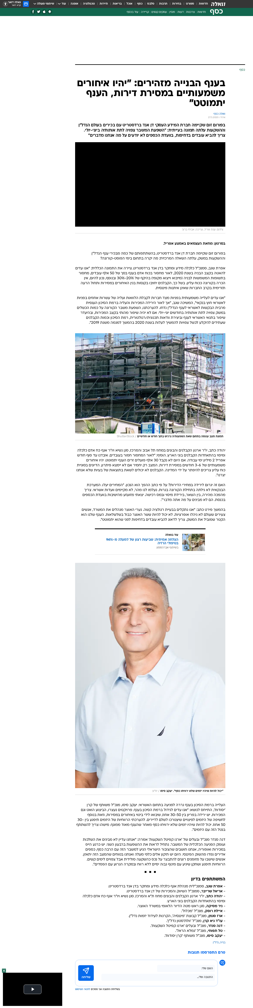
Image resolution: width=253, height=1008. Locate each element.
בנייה (222, 942)
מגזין (172, 12)
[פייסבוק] (33, 11)
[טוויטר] (38, 11)
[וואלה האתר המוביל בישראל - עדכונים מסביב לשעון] (218, 4)
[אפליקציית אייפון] (44, 11)
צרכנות (190, 12)
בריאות (117, 3)
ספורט (190, 3)
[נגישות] (5, 4)
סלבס (150, 3)
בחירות (176, 3)
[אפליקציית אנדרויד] (49, 11)
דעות (180, 12)
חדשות (203, 3)
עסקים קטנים (159, 12)
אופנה (74, 3)
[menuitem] (201, 4)
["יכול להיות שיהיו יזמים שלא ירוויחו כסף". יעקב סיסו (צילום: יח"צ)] (150, 679)
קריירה (145, 12)
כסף (140, 3)
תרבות (163, 3)
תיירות (104, 3)
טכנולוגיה (89, 3)
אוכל (129, 3)
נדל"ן (216, 942)
